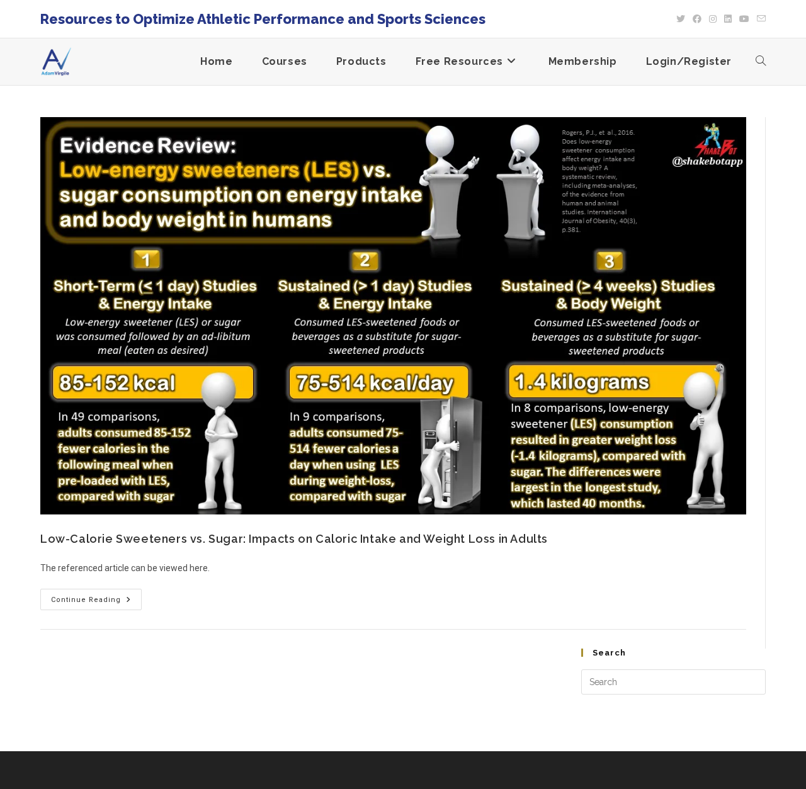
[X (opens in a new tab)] (681, 19)
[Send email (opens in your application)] (759, 19)
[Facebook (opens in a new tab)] (697, 19)
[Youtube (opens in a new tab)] (744, 19)
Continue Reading (96, 596)
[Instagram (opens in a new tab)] (712, 19)
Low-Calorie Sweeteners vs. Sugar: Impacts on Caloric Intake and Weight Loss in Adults (294, 538)
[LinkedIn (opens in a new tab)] (727, 19)
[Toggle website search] (760, 61)
